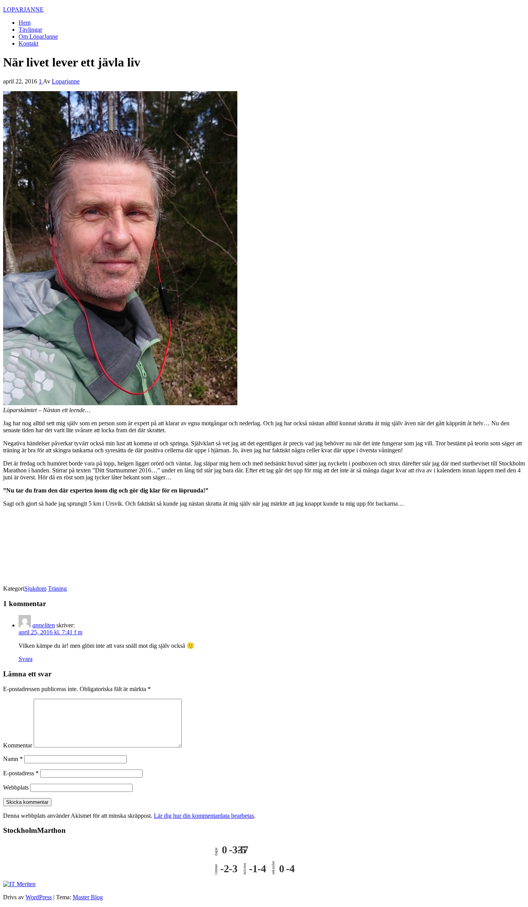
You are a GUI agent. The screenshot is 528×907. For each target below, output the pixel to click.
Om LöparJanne (38, 36)
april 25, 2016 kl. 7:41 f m (50, 632)
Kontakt (28, 43)
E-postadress (21, 773)
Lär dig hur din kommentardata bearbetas (204, 815)
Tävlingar (30, 29)
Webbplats (16, 787)
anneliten (43, 625)
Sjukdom (35, 588)
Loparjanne (66, 81)
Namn (13, 759)
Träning (57, 588)
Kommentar (17, 745)
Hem (25, 22)
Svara (25, 659)
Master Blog (88, 897)
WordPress (39, 897)
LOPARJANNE (23, 9)
